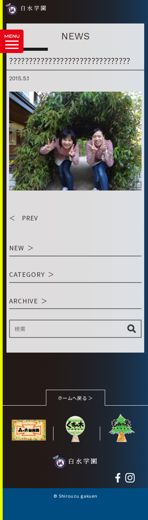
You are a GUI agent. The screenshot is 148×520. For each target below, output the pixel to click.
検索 (131, 329)
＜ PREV (23, 217)
